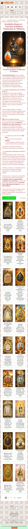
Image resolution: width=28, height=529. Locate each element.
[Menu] (8, 7)
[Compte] (12, 7)
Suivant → (19, 498)
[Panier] (16, 7)
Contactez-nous (14, 513)
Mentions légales (14, 515)
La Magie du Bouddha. (14, 520)
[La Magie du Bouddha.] (7, 2)
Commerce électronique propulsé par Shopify (14, 522)
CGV (14, 516)
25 (14, 498)
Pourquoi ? (14, 527)
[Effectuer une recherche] (20, 7)
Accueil (4, 20)
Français (13, 12)
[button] (9, 198)
